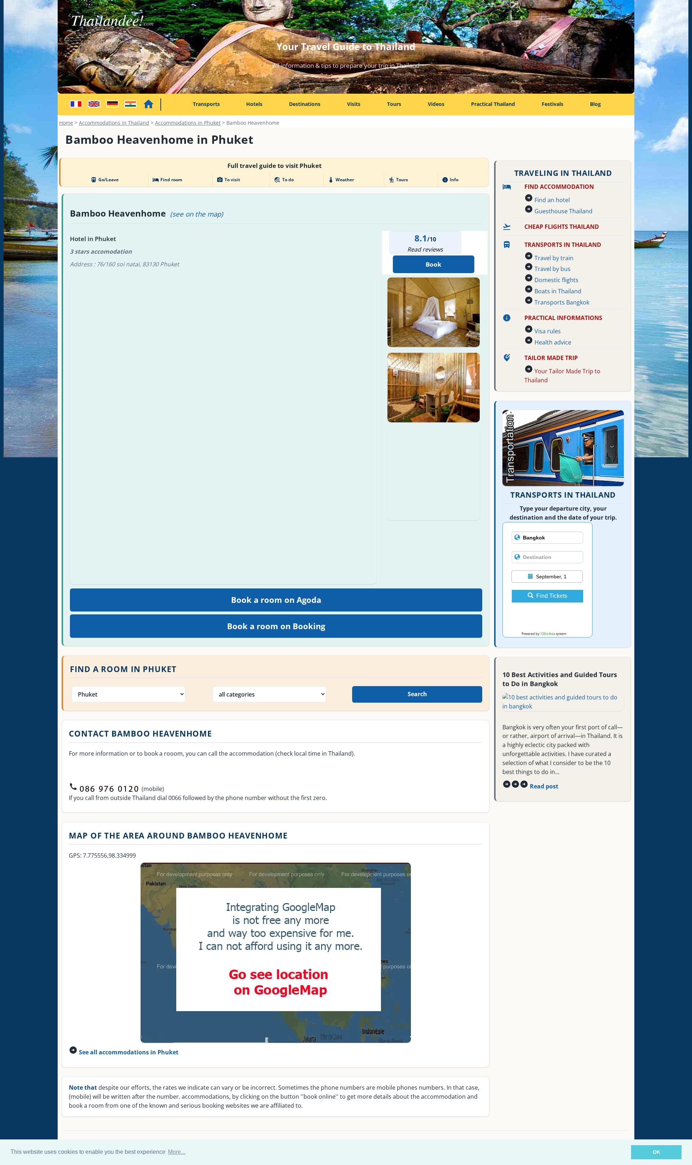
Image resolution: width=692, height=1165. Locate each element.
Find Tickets (551, 596)
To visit (228, 180)
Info (450, 180)
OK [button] (656, 1152)
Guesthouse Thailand (563, 211)
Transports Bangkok (561, 302)
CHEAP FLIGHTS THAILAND (561, 227)
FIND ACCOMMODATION (559, 187)
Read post (544, 786)
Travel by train (553, 258)
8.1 (420, 238)
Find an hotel (552, 200)
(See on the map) (196, 213)
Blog (595, 104)
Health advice (552, 342)
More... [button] (176, 1152)
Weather (341, 180)
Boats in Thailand (557, 291)
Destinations (304, 104)
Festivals (552, 104)
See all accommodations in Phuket (128, 1052)
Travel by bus (552, 269)
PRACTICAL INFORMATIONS (563, 318)
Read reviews (425, 249)
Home (66, 122)
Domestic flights (556, 280)
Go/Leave (104, 180)
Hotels (254, 104)
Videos (436, 104)
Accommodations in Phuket (188, 122)
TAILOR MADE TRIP (551, 358)
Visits (353, 104)
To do (283, 180)
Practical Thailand (493, 104)
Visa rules (547, 331)
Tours (394, 104)
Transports (206, 104)
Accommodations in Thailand (114, 122)
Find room (167, 180)
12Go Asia (547, 633)
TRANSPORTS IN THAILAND (562, 245)
